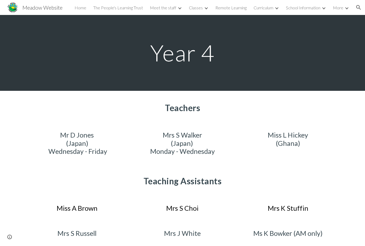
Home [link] (80, 7)
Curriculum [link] (263, 7)
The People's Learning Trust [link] (118, 7)
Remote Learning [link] (231, 7)
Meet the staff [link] (163, 7)
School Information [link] (303, 7)
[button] (358, 7)
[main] (182, 52)
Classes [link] (196, 7)
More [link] (338, 7)
